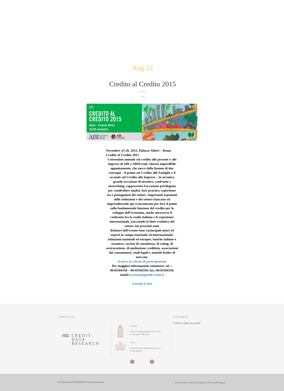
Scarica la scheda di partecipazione (142, 261)
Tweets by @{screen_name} (186, 322)
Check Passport (248, 11)
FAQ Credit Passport (217, 382)
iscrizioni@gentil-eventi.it (146, 275)
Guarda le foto (142, 283)
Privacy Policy (181, 382)
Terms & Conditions (197, 382)
